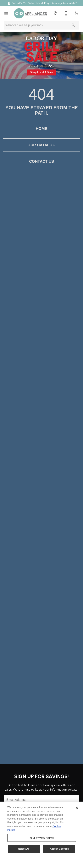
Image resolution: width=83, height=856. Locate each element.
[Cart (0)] (76, 13)
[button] (6, 13)
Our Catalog (41, 145)
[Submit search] (73, 25)
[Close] (77, 808)
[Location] (55, 13)
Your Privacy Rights (41, 837)
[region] (41, 829)
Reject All (24, 848)
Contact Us (41, 161)
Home (41, 128)
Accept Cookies (59, 848)
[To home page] (30, 13)
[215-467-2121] (66, 13)
